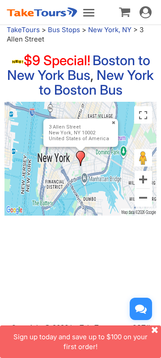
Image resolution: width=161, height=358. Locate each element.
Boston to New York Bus (78, 67)
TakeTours (23, 29)
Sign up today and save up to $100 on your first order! (80, 341)
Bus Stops (64, 29)
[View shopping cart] (124, 11)
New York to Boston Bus (96, 82)
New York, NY (109, 29)
